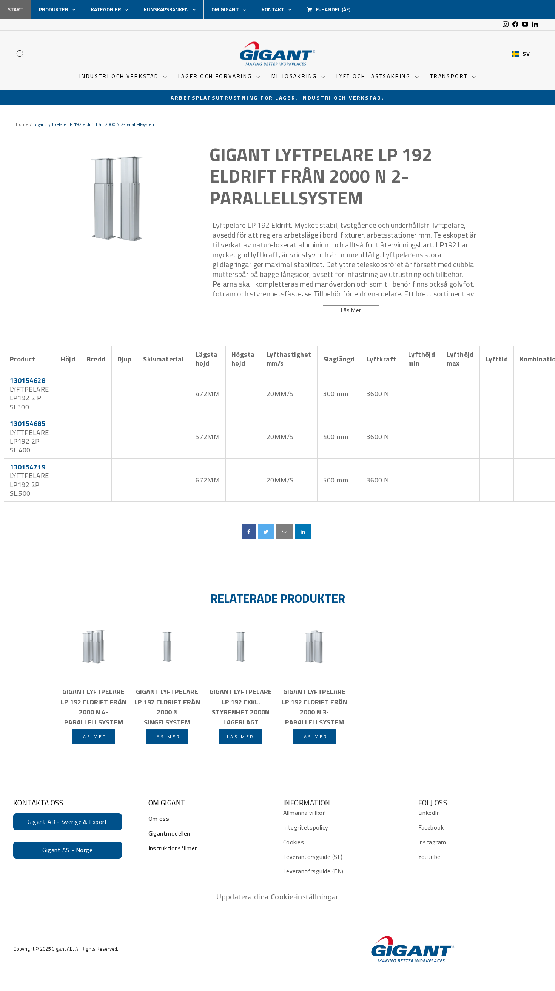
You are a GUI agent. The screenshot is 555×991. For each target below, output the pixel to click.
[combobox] (520, 53)
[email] (284, 531)
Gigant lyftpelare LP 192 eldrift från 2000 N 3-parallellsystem (314, 705)
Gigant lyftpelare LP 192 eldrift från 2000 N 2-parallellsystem (321, 176)
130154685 (27, 423)
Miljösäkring (295, 76)
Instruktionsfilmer (172, 848)
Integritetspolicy (305, 827)
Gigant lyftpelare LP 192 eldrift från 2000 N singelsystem (167, 705)
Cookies (293, 842)
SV (526, 54)
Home (22, 124)
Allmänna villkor (304, 812)
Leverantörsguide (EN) (313, 871)
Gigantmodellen (169, 833)
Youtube (429, 856)
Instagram (432, 842)
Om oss (159, 818)
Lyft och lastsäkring (374, 76)
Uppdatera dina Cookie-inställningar (277, 896)
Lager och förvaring (216, 76)
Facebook (431, 827)
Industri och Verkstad (120, 76)
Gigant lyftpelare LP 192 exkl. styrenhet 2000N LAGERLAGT (241, 705)
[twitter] (266, 531)
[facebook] (249, 531)
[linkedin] (303, 531)
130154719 (27, 467)
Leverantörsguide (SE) (312, 856)
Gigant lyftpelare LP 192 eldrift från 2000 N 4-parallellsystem (93, 705)
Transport (450, 76)
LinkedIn (429, 812)
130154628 (27, 380)
